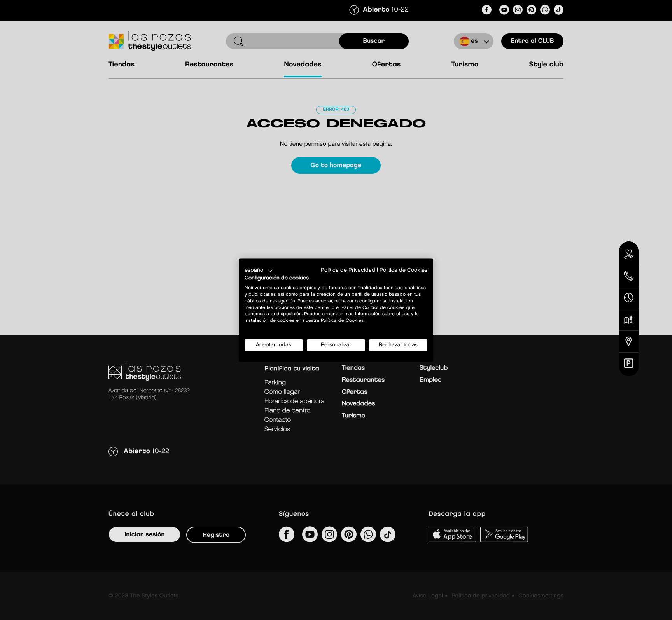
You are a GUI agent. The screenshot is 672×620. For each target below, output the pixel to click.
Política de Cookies (403, 270)
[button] (259, 270)
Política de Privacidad (348, 270)
